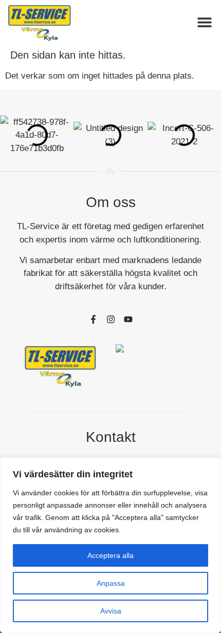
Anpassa (111, 583)
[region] (110, 545)
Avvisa (110, 611)
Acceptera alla (110, 555)
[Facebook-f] (93, 319)
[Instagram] (110, 319)
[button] (204, 22)
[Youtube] (128, 319)
